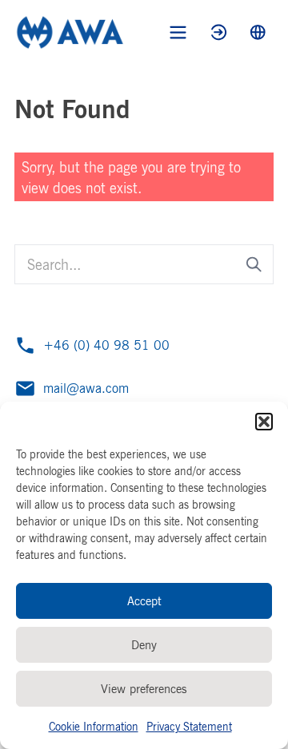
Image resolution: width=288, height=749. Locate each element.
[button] (264, 422)
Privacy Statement (189, 726)
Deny (144, 644)
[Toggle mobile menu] (178, 32)
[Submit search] (254, 264)
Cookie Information (93, 726)
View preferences (144, 688)
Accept (144, 600)
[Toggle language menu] (258, 32)
